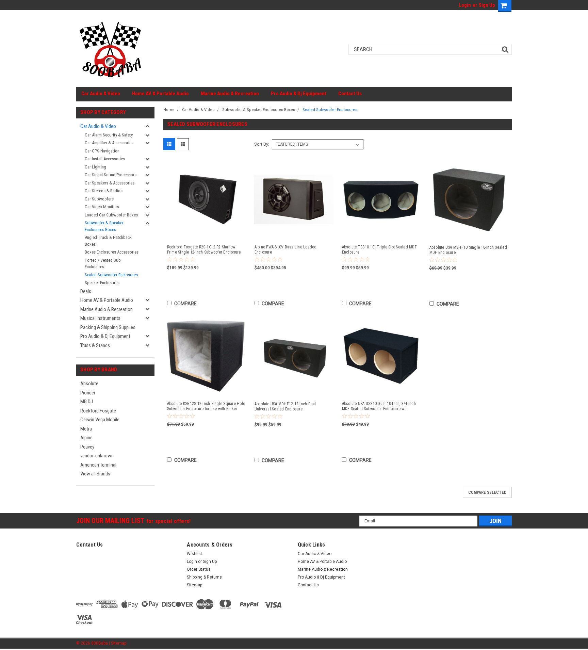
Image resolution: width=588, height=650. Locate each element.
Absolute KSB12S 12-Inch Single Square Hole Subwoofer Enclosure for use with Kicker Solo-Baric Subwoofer (206, 406)
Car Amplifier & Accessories (109, 142)
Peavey (87, 447)
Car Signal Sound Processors (110, 174)
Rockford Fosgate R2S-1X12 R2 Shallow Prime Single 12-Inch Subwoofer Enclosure (204, 250)
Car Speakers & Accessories (109, 182)
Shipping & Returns (204, 577)
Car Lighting (95, 166)
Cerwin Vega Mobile (99, 420)
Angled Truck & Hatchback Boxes (108, 241)
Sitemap (194, 585)
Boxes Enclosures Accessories (111, 252)
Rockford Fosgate (98, 411)
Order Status (199, 569)
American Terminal (98, 465)
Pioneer (87, 393)
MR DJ (86, 402)
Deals (85, 291)
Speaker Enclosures (102, 282)
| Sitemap (117, 643)
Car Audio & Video (100, 94)
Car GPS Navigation (102, 150)
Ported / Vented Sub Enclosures (103, 264)
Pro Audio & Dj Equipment (298, 94)
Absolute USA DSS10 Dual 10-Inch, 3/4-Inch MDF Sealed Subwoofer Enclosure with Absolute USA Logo (379, 406)
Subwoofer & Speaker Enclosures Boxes (104, 226)
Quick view (206, 233)
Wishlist (194, 553)
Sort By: (261, 144)
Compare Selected (487, 492)
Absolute (89, 383)
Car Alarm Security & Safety (109, 134)
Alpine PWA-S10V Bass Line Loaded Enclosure (286, 250)
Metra (86, 429)
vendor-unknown (97, 456)
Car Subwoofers (99, 198)
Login (465, 5)
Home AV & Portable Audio (160, 94)
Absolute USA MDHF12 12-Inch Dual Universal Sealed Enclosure (285, 406)
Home (169, 110)
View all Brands (95, 474)
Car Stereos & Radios (103, 190)
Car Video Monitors (102, 206)
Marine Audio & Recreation (230, 94)
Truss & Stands (95, 345)
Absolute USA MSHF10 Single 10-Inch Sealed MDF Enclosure (468, 250)
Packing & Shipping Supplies (107, 327)
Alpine (86, 438)
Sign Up (487, 5)
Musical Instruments (100, 318)
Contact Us (350, 94)
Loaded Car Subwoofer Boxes (111, 214)
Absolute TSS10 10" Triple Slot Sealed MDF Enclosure (379, 250)
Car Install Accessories (105, 158)
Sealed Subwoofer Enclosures (111, 274)
